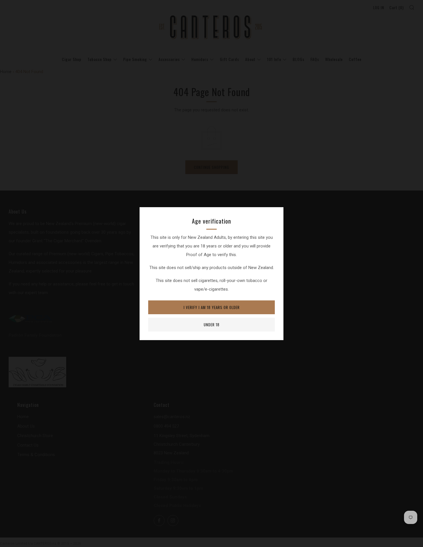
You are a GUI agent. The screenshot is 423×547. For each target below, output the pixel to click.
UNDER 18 (212, 324)
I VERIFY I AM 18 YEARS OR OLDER (212, 307)
